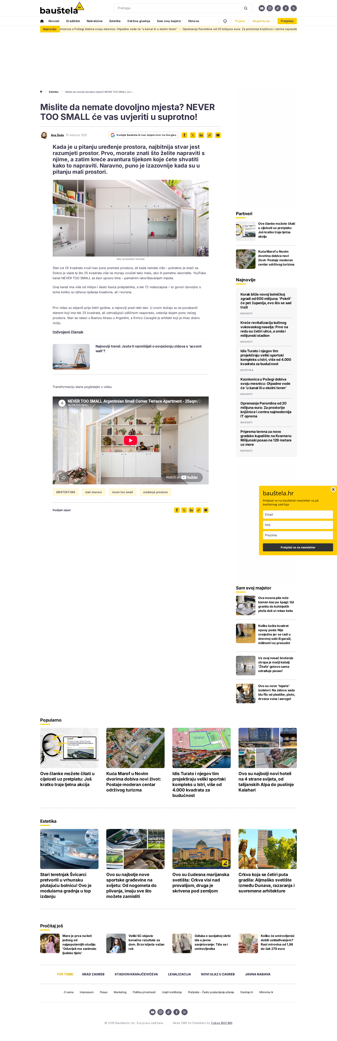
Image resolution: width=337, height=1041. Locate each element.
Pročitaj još (51, 925)
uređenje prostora (155, 492)
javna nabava (257, 974)
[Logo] (62, 8)
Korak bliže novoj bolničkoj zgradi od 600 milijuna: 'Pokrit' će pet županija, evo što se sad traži (265, 300)
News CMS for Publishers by (202, 1023)
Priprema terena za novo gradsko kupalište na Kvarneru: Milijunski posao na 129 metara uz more (266, 438)
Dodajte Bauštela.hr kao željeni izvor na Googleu (146, 135)
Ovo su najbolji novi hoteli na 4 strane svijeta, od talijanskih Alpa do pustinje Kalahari (266, 781)
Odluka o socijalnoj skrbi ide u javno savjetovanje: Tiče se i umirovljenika (213, 942)
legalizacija (179, 974)
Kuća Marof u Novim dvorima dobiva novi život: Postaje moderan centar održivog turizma (276, 258)
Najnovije (245, 279)
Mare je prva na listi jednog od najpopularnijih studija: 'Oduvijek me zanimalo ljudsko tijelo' (79, 944)
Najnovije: (50, 29)
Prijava (240, 21)
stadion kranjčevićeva (136, 974)
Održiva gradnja (138, 21)
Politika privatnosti (144, 992)
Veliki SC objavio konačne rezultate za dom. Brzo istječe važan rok (146, 942)
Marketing (120, 992)
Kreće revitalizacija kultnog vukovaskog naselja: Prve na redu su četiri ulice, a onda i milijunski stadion (264, 329)
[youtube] (262, 8)
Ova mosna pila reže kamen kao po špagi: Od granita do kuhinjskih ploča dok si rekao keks (276, 604)
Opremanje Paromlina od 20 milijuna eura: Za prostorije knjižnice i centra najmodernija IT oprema (208, 29)
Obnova (193, 21)
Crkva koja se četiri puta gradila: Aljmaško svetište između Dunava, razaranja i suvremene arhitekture (266, 882)
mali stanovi (93, 492)
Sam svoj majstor (169, 21)
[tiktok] (278, 8)
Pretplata (287, 21)
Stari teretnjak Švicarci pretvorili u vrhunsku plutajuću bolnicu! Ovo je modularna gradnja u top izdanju (65, 885)
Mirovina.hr (266, 992)
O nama (69, 992)
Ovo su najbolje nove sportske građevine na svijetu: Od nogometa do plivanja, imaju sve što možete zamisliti (131, 885)
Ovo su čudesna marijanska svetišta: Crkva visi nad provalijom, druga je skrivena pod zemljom (200, 882)
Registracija (261, 21)
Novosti (54, 21)
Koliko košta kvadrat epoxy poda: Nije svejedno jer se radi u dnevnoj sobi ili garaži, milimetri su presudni (274, 634)
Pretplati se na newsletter (298, 547)
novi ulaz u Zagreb (218, 974)
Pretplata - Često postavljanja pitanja (211, 992)
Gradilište (73, 21)
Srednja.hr (246, 992)
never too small (122, 492)
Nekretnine (95, 21)
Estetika (115, 21)
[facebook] (286, 8)
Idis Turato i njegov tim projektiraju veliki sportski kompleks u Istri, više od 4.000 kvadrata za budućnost (265, 357)
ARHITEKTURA (65, 492)
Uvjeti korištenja (172, 992)
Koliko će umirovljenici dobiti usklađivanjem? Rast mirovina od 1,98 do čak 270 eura (277, 942)
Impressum (87, 992)
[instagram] (270, 8)
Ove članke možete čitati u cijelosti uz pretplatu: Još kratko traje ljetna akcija (276, 230)
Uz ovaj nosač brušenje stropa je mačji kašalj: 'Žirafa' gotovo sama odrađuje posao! (275, 664)
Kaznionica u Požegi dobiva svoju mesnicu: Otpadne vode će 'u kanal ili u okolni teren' (74, 29)
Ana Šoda (57, 135)
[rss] (294, 8)
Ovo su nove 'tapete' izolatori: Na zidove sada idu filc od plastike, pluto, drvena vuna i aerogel (276, 692)
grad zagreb (93, 974)
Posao (103, 992)
